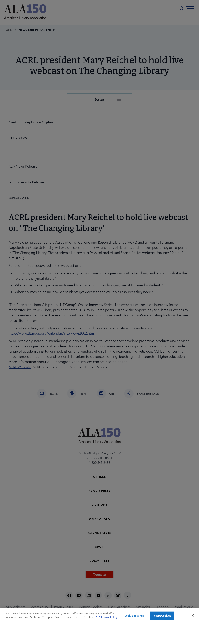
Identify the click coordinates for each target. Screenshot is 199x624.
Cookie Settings (134, 615)
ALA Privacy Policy (106, 617)
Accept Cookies (162, 615)
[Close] (193, 615)
